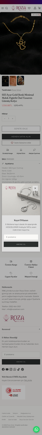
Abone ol (21, 244)
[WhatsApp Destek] (36, 429)
